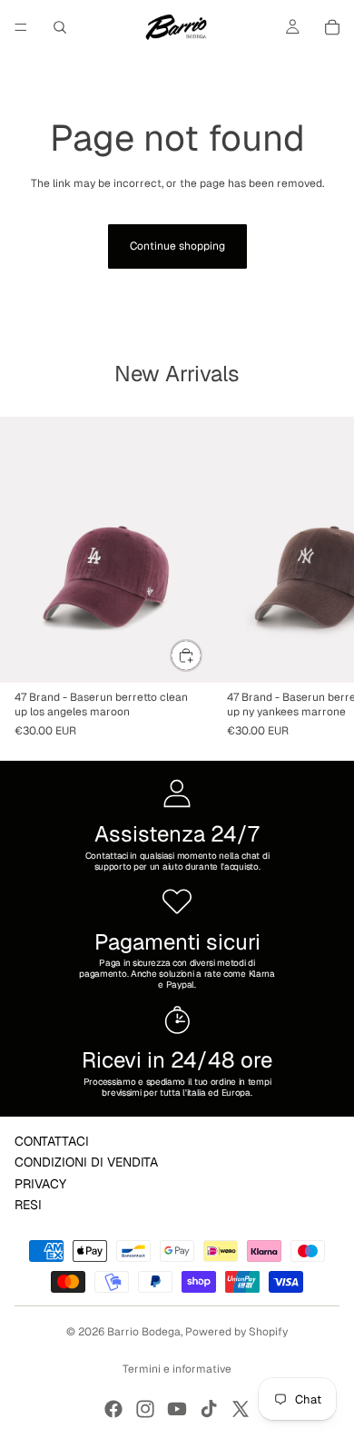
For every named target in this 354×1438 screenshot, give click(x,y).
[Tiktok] (209, 1409)
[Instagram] (145, 1409)
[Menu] (21, 27)
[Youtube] (177, 1409)
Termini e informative (177, 1369)
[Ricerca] (60, 27)
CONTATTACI (52, 1141)
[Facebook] (113, 1409)
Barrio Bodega (144, 1332)
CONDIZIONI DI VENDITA (86, 1162)
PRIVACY (40, 1183)
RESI (28, 1205)
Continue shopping (177, 246)
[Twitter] (240, 1409)
